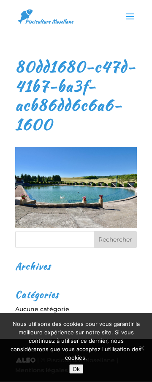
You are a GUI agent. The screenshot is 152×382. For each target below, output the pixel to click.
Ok (76, 369)
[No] (141, 348)
